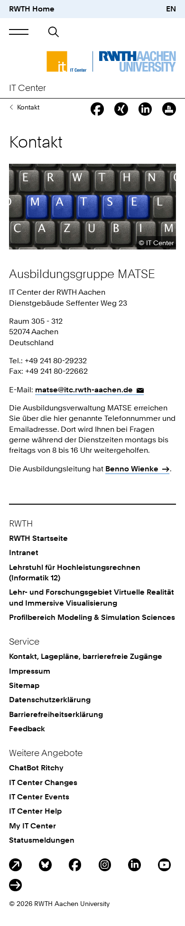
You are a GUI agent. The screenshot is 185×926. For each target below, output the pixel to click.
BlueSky (45, 864)
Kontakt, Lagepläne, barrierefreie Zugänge (85, 656)
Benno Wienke (131, 468)
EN (171, 8)
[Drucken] (169, 109)
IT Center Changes (43, 782)
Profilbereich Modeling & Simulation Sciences (92, 617)
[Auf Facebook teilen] (97, 109)
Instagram (105, 864)
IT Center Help (35, 811)
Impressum (29, 671)
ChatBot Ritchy (36, 767)
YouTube (164, 864)
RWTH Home (32, 8)
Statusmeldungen (41, 840)
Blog (15, 864)
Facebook (75, 864)
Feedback (27, 728)
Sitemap (24, 685)
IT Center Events (39, 796)
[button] (18, 32)
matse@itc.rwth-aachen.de (84, 389)
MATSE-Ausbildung (11, 107)
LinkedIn (134, 864)
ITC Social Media (15, 885)
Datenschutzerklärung (50, 699)
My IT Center (32, 825)
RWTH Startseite (38, 538)
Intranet (23, 552)
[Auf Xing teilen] (121, 109)
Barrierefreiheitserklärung (56, 714)
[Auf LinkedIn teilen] (145, 109)
